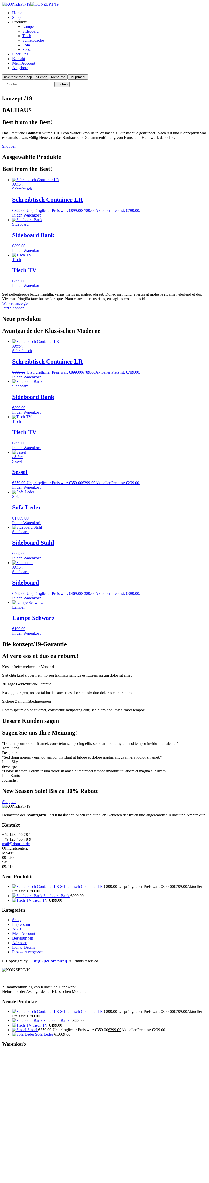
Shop (16, 920)
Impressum (21, 924)
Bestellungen (22, 938)
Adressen (19, 943)
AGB (16, 929)
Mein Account (23, 933)
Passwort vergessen (28, 952)
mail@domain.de (16, 844)
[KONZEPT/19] (16, 4)
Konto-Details (23, 947)
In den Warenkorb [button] (26, 215)
